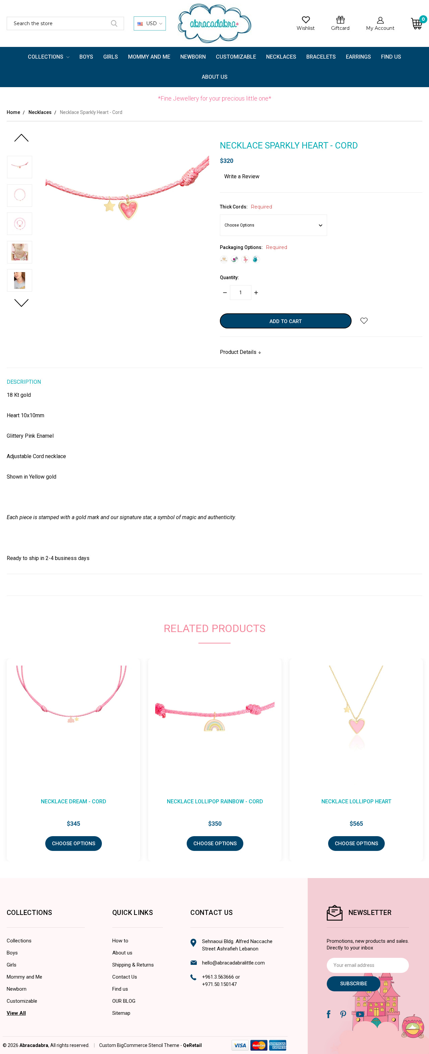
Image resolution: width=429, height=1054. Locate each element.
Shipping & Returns (133, 965)
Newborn (193, 57)
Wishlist (306, 28)
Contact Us (124, 977)
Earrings (358, 57)
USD (151, 23)
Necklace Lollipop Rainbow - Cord (215, 801)
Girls (110, 57)
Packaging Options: (253, 247)
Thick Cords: (246, 207)
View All (16, 1013)
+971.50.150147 (219, 984)
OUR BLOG (123, 1001)
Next (21, 306)
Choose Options (73, 844)
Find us (120, 989)
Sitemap (121, 1013)
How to (120, 941)
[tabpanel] (215, 760)
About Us (215, 77)
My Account (380, 28)
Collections (46, 57)
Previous (21, 141)
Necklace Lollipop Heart (356, 801)
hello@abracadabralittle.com (233, 963)
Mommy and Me (149, 57)
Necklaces (281, 57)
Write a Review (241, 176)
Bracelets (321, 57)
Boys (86, 57)
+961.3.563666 (218, 977)
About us (122, 953)
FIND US (391, 57)
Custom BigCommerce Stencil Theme (139, 1045)
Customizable (236, 57)
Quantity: (229, 277)
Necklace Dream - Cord (73, 801)
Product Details (239, 352)
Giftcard (340, 28)
